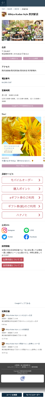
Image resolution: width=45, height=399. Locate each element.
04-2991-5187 (7, 82)
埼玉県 (9, 9)
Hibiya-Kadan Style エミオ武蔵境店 (17, 329)
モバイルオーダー (33, 395)
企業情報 (17, 365)
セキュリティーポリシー (14, 367)
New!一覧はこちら (22, 166)
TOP (3, 9)
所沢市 (17, 9)
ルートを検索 (12, 395)
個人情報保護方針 (25, 365)
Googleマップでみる (22, 303)
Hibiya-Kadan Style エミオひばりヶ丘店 (19, 315)
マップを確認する (12, 58)
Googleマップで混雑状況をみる (22, 106)
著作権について (26, 367)
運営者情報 (35, 367)
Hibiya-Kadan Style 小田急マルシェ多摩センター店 (23, 344)
